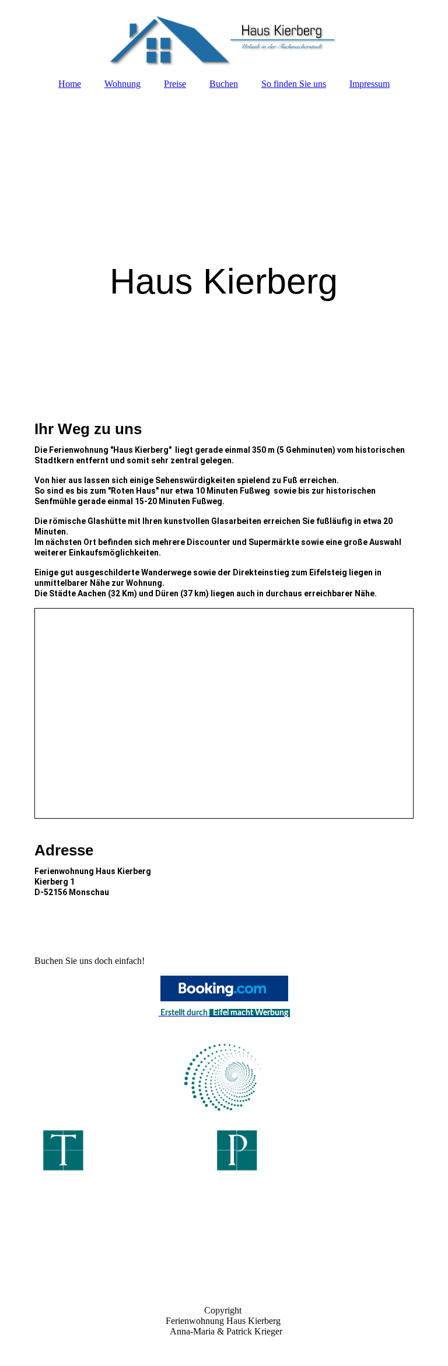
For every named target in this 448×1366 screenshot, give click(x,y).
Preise (175, 84)
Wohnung (122, 84)
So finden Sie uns (293, 84)
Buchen (223, 84)
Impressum (369, 84)
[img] (224, 35)
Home (69, 84)
